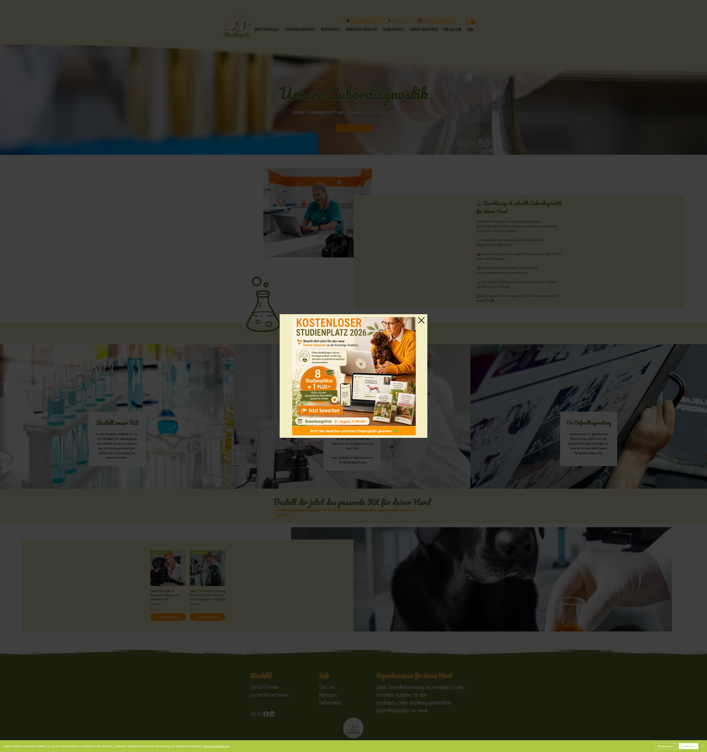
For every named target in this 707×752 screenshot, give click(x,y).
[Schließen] (702, 746)
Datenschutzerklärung (216, 746)
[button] (421, 320)
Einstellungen (665, 746)
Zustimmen (688, 746)
